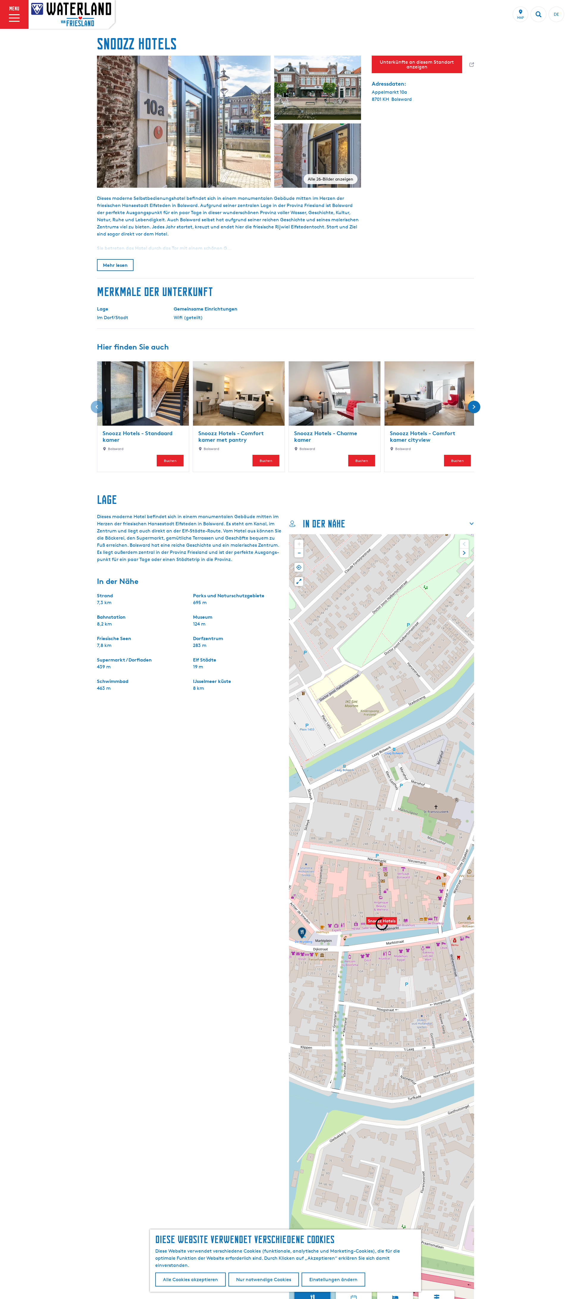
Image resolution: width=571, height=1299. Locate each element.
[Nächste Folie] (474, 407)
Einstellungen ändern (333, 1279)
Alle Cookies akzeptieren (190, 1279)
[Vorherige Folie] (97, 407)
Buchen (170, 460)
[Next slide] (464, 553)
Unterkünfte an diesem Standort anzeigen (417, 64)
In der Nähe (324, 523)
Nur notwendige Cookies (263, 1279)
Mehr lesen (115, 265)
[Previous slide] (464, 544)
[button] (381, 923)
